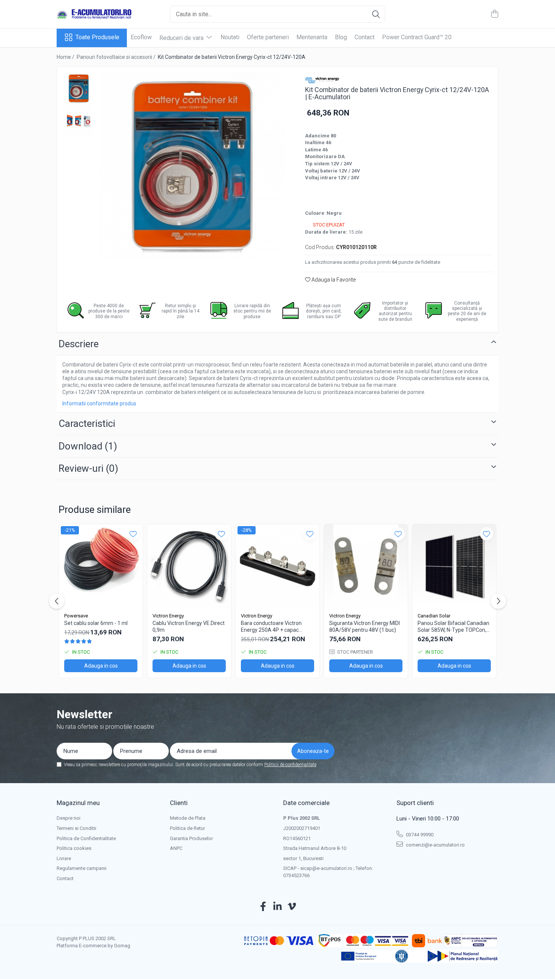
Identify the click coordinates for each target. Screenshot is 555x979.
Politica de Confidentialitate (86, 838)
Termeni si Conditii (76, 828)
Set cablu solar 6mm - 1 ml (96, 623)
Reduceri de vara (182, 38)
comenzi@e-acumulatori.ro (435, 845)
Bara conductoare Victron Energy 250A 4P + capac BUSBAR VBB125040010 (271, 626)
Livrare (64, 858)
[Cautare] (376, 14)
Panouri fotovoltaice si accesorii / (117, 57)
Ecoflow (141, 37)
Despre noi (68, 818)
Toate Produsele (97, 37)
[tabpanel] (192, 166)
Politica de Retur (187, 828)
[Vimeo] (292, 907)
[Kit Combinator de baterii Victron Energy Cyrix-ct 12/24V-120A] (192, 166)
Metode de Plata (187, 818)
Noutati (229, 37)
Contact (365, 37)
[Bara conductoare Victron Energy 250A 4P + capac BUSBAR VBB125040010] (277, 566)
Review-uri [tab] (88, 468)
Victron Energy (168, 616)
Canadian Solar (434, 616)
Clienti (179, 803)
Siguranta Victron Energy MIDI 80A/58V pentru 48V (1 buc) (364, 626)
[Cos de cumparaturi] (494, 14)
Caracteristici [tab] (87, 423)
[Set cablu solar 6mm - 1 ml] (101, 566)
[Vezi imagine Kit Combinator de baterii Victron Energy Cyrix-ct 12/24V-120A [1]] (78, 120)
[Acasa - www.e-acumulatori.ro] (94, 14)
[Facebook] (263, 907)
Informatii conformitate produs (99, 403)
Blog (341, 37)
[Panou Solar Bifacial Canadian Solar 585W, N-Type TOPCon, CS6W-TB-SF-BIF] (454, 566)
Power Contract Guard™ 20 (417, 37)
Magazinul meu (78, 803)
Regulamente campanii (81, 868)
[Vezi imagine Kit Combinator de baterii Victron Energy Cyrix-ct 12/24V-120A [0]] (78, 88)
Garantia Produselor (191, 838)
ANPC (176, 848)
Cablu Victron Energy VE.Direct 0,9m (189, 626)
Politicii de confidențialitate (290, 764)
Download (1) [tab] (88, 446)
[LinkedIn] (277, 907)
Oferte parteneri (268, 37)
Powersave (76, 616)
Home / (66, 57)
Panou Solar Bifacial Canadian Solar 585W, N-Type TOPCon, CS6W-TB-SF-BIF (453, 626)
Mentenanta (311, 37)
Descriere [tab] (79, 343)
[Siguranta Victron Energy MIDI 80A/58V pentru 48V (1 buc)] (366, 566)
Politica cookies (74, 848)
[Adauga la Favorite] (133, 533)
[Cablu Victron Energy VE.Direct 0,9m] (189, 566)
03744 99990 (419, 834)
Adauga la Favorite (333, 280)
